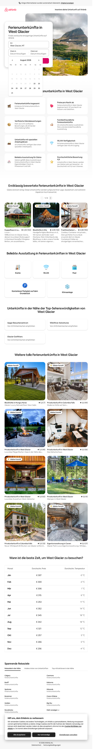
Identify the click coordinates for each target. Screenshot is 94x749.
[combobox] (28, 45)
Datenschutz (36, 745)
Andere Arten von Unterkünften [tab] (36, 668)
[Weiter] (50, 198)
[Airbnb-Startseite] (10, 9)
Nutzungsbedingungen (52, 745)
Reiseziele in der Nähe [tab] (13, 668)
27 (25, 88)
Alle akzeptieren (19, 735)
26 (21, 88)
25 (17, 88)
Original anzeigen (67, 3)
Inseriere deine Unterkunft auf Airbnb (70, 9)
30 (39, 88)
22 (34, 84)
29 (34, 88)
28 (30, 88)
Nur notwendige (44, 735)
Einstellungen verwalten (68, 735)
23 (39, 84)
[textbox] (18, 53)
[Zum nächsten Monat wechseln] (38, 60)
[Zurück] (42, 198)
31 (12, 93)
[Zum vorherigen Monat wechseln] (12, 60)
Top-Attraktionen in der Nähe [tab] (63, 668)
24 (12, 88)
